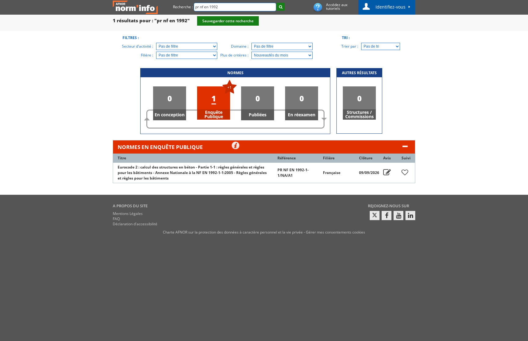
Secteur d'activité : (137, 46)
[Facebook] (386, 215)
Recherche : (183, 6)
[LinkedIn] (410, 215)
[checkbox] (405, 172)
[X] (375, 215)
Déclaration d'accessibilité (135, 224)
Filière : (147, 55)
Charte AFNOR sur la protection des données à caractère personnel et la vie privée (233, 232)
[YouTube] (398, 215)
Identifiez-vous (390, 7)
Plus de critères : (234, 55)
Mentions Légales (128, 213)
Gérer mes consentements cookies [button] (335, 232)
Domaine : (239, 46)
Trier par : (349, 46)
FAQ (116, 218)
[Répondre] (387, 173)
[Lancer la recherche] (280, 6)
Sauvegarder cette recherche (228, 21)
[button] (169, 103)
